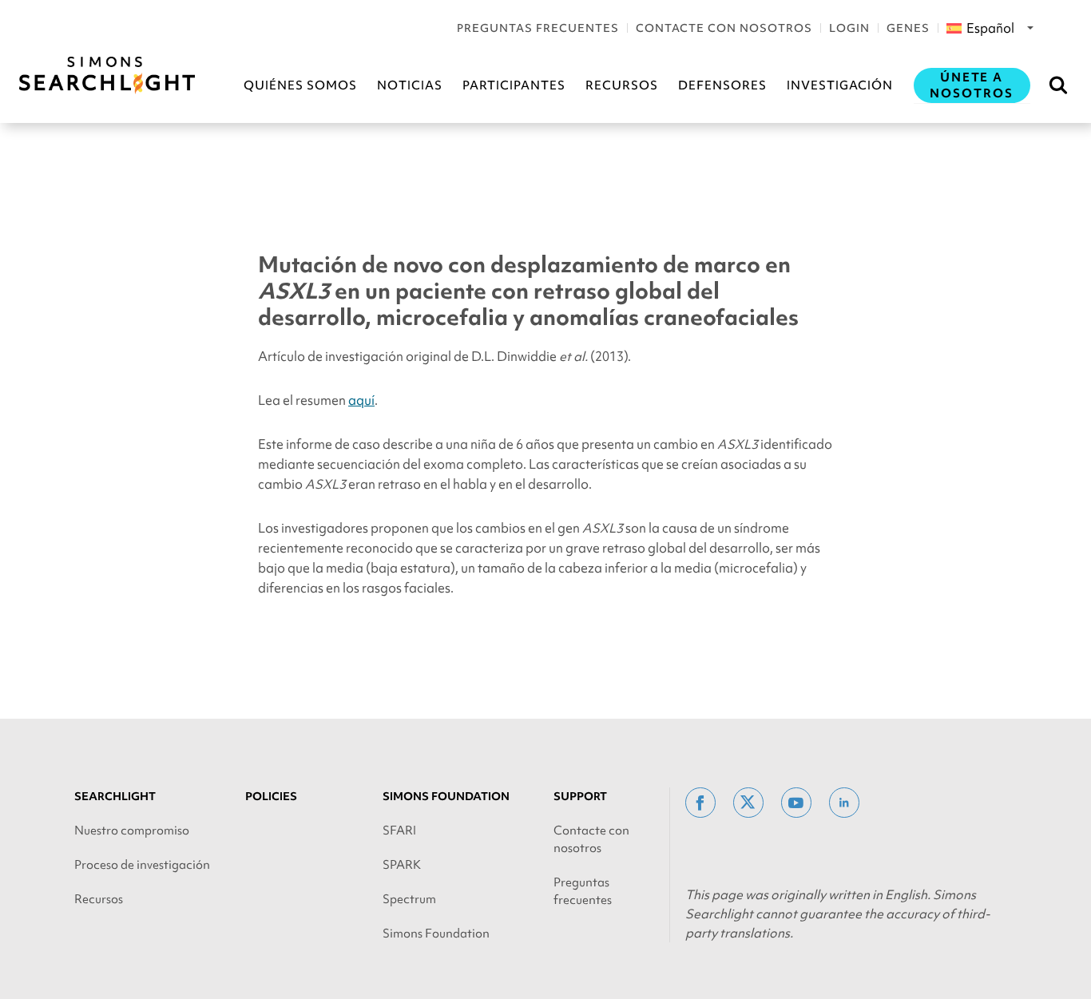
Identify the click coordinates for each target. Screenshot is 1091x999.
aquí (361, 400)
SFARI (399, 830)
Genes (908, 28)
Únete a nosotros (972, 85)
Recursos (621, 85)
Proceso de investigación (142, 865)
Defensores (722, 85)
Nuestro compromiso (131, 830)
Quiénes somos (300, 85)
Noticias (409, 85)
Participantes (513, 85)
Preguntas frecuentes (538, 28)
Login (849, 28)
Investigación (840, 85)
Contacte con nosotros (724, 28)
